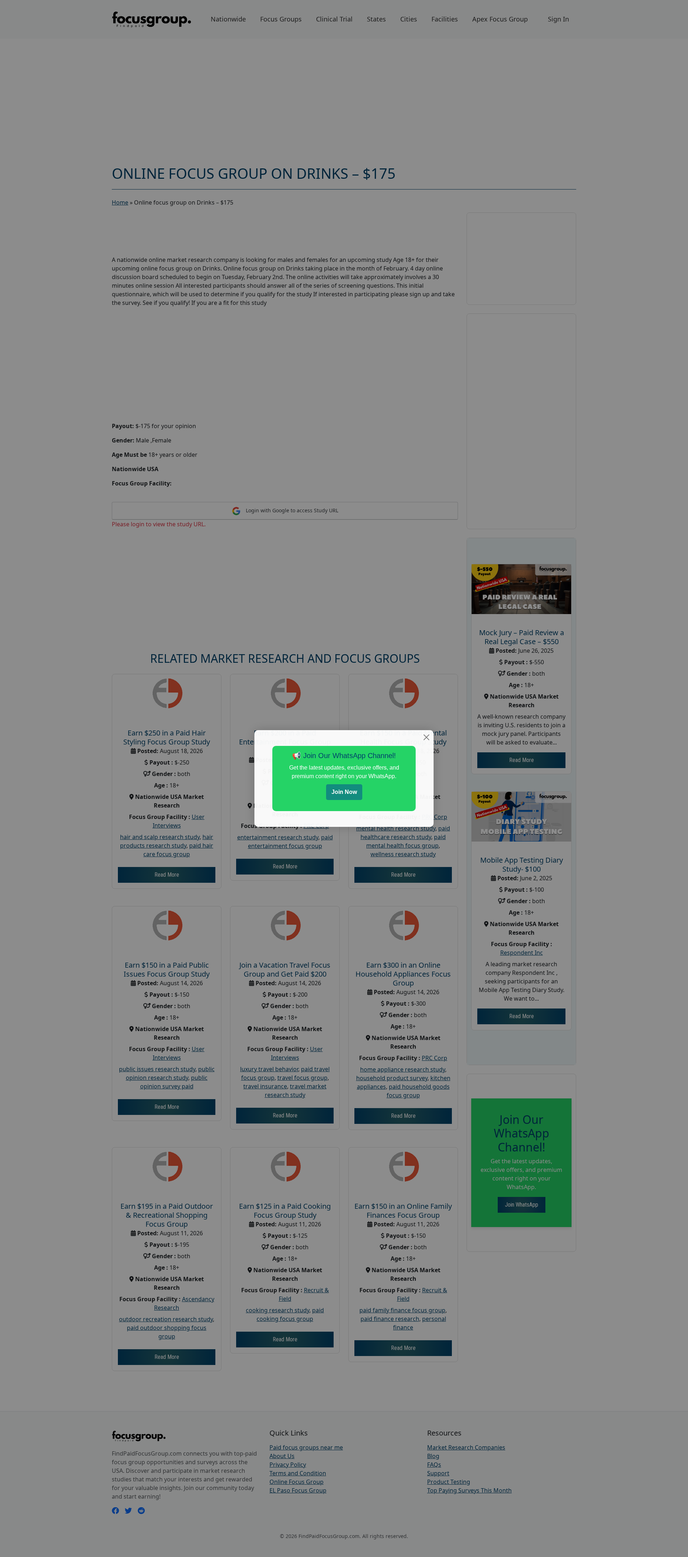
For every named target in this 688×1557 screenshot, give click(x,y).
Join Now (344, 792)
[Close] (426, 737)
